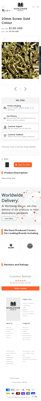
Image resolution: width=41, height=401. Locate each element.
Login (24, 307)
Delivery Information (28, 303)
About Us (8, 327)
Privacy (8, 337)
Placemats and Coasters (30, 359)
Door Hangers (27, 357)
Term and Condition (28, 313)
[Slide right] (25, 89)
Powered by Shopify (28, 397)
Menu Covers (26, 339)
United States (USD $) (19, 382)
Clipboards (9, 359)
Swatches (25, 329)
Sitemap (25, 316)
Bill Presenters (10, 351)
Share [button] (6, 159)
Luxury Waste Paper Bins (28, 354)
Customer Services (28, 311)
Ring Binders (9, 363)
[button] (3, 7)
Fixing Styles (26, 305)
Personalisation (27, 335)
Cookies (8, 335)
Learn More (9, 218)
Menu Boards (10, 357)
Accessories (9, 361)
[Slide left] (15, 89)
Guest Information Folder (11, 354)
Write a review (20, 288)
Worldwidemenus (17, 397)
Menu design (26, 337)
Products (25, 327)
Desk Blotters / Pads (28, 351)
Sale (24, 361)
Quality (8, 331)
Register (25, 309)
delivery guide (24, 108)
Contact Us (9, 333)
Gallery (25, 331)
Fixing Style (26, 333)
